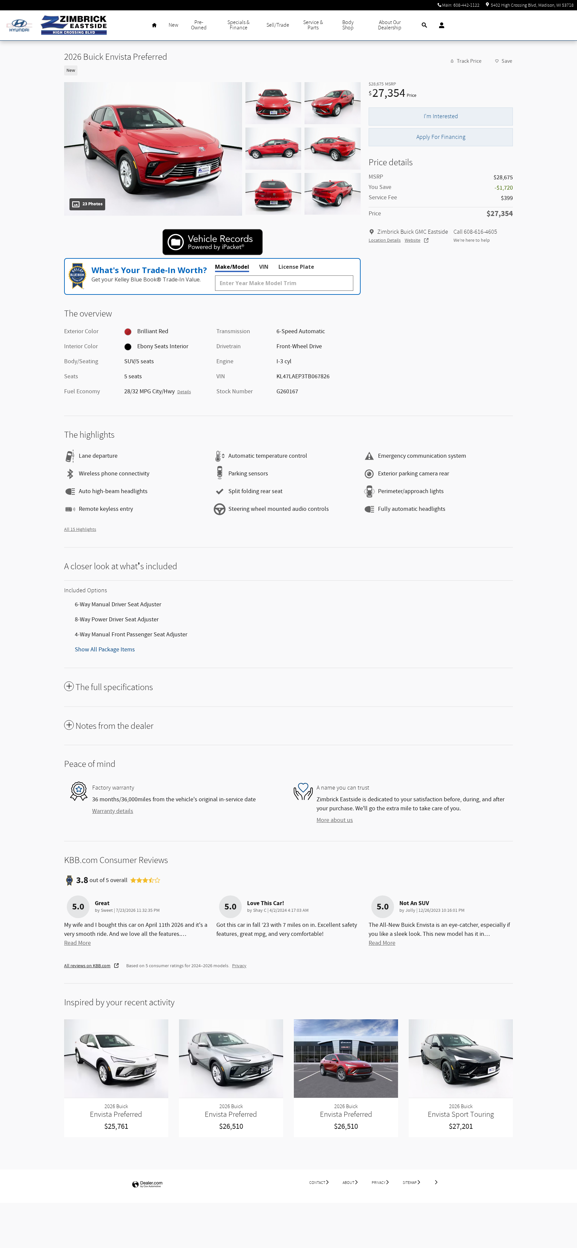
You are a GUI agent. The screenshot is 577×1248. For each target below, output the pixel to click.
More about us (335, 820)
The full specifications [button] (114, 687)
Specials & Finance (238, 25)
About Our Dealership (389, 25)
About (348, 1182)
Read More (77, 943)
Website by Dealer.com (147, 1184)
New (173, 25)
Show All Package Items (105, 650)
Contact (317, 1182)
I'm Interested (441, 116)
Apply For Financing (440, 137)
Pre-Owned (199, 25)
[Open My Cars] (440, 25)
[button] (208, 70)
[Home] (19, 25)
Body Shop (348, 25)
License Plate (296, 266)
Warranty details (112, 811)
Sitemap (410, 1182)
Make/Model (232, 266)
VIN (263, 266)
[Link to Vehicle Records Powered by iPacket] (212, 242)
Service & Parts (313, 25)
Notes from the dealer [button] (114, 726)
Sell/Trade (277, 25)
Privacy (239, 966)
